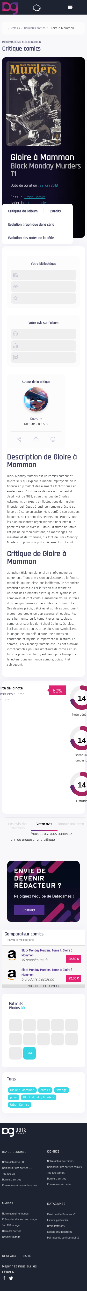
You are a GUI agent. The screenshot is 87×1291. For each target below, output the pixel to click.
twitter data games (11, 1279)
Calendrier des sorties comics (64, 1167)
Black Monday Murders (38, 1097)
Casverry (36, 419)
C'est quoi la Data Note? (61, 1214)
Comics (53, 1151)
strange (61, 1090)
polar (13, 1097)
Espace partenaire (57, 1220)
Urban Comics (34, 197)
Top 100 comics (56, 1172)
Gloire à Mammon (22, 1090)
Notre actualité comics (60, 1161)
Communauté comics (59, 1184)
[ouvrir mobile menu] (70, 7)
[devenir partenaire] (43, 891)
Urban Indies (38, 202)
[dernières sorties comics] (37, 7)
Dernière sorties (56, 1178)
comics (45, 1090)
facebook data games (5, 1279)
